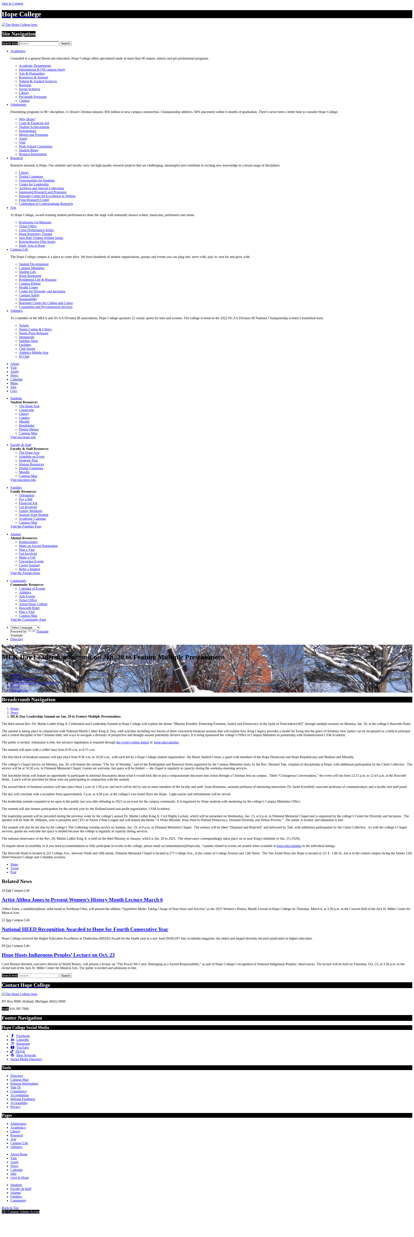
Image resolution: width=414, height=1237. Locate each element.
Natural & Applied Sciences (38, 81)
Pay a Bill (25, 499)
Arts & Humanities (32, 73)
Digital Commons (31, 176)
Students (16, 398)
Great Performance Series (36, 230)
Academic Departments (35, 66)
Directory (16, 639)
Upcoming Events (31, 561)
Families (16, 487)
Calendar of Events (32, 588)
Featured (16, 675)
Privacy (15, 1107)
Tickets (24, 325)
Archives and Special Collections (41, 188)
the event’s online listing (132, 742)
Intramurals (26, 337)
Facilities (25, 345)
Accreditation (19, 1095)
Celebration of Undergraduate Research (46, 204)
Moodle (24, 421)
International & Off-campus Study (42, 69)
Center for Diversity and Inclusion (42, 291)
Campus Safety (29, 295)
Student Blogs (28, 150)
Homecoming (28, 542)
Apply (23, 138)
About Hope (18, 1154)
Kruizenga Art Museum (35, 222)
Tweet (14, 868)
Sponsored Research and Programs (42, 192)
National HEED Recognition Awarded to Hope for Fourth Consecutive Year (85, 929)
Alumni (15, 534)
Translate (42, 631)
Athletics (16, 311)
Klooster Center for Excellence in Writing (47, 196)
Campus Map (28, 433)
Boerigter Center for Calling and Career (46, 303)
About (14, 364)
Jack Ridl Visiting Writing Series (41, 238)
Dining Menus (29, 429)
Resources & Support (33, 77)
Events (15, 686)
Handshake (26, 425)
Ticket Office (28, 226)
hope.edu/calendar (166, 742)
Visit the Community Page (28, 619)
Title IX (15, 1087)
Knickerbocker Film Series (37, 242)
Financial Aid (28, 503)
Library (24, 93)
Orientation (26, 495)
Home (14, 708)
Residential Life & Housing (37, 279)
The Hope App (29, 406)
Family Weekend (30, 511)
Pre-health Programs (33, 97)
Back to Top (10, 1208)
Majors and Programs (33, 135)
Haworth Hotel (29, 608)
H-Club (24, 356)
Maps (14, 383)
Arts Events (27, 596)
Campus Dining (30, 283)
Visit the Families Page (25, 526)
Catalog (24, 100)
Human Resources (31, 464)
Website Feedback (22, 1099)
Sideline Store (28, 341)
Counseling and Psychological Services (45, 307)
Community (18, 581)
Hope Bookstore (30, 276)
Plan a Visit (26, 550)
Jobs (13, 387)
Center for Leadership (34, 184)
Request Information (33, 154)
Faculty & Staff (20, 445)
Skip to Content (12, 3)
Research (16, 158)
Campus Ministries (31, 268)
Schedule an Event (31, 456)
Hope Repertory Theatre (35, 234)
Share (14, 864)
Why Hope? (27, 119)
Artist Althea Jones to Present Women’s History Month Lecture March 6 (82, 899)
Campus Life (19, 249)
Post (13, 872)
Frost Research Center (34, 200)
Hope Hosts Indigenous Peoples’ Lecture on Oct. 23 (58, 955)
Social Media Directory (26, 1059)
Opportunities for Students (37, 180)
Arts (13, 207)
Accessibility (19, 1103)
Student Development (34, 264)
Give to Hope (19, 1177)
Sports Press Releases (33, 333)
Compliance (18, 1091)
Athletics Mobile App (33, 352)
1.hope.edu (26, 410)
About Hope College (33, 604)
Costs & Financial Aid (34, 123)
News (14, 375)
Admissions (18, 104)
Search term (10, 43)
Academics (17, 51)
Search (65, 43)
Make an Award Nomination (38, 546)
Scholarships (27, 131)
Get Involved (28, 507)
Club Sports (27, 349)
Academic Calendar (32, 518)
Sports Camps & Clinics (35, 329)
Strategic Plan (28, 460)
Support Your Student (33, 515)
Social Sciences (29, 89)
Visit (22, 142)
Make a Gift (27, 557)
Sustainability (28, 299)
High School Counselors (35, 146)
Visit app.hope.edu (23, 437)
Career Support (29, 565)
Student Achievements (34, 127)
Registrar (25, 85)
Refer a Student (29, 569)
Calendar (16, 379)
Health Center (28, 287)
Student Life (27, 272)
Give (13, 391)
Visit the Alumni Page (25, 573)
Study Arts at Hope (32, 245)
